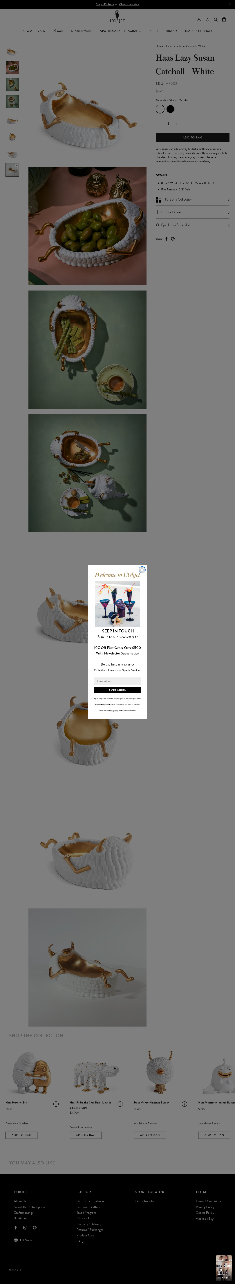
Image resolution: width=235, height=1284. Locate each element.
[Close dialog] (142, 570)
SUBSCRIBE (117, 690)
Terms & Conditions (133, 704)
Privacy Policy (113, 710)
